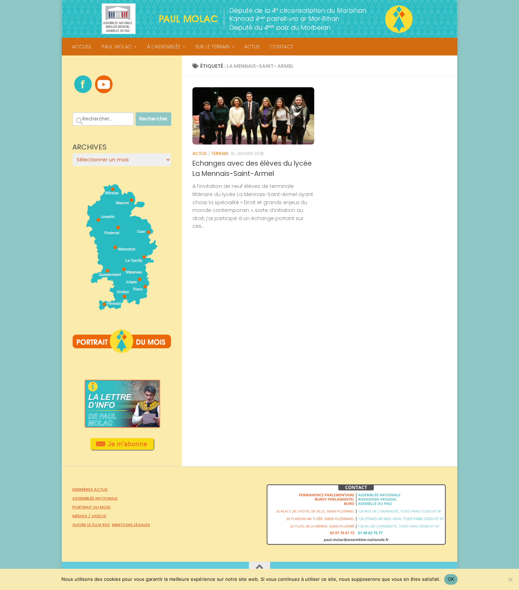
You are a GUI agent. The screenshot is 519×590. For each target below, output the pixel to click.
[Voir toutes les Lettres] (121, 425)
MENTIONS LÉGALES (131, 524)
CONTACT (281, 46)
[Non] (510, 579)
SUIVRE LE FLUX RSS (91, 524)
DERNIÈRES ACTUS (90, 489)
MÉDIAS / (81, 516)
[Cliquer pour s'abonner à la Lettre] (122, 448)
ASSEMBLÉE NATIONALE (95, 498)
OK (451, 579)
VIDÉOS (98, 516)
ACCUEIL (82, 46)
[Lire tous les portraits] (121, 350)
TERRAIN (219, 154)
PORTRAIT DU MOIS (91, 507)
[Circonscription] (122, 307)
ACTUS (252, 46)
